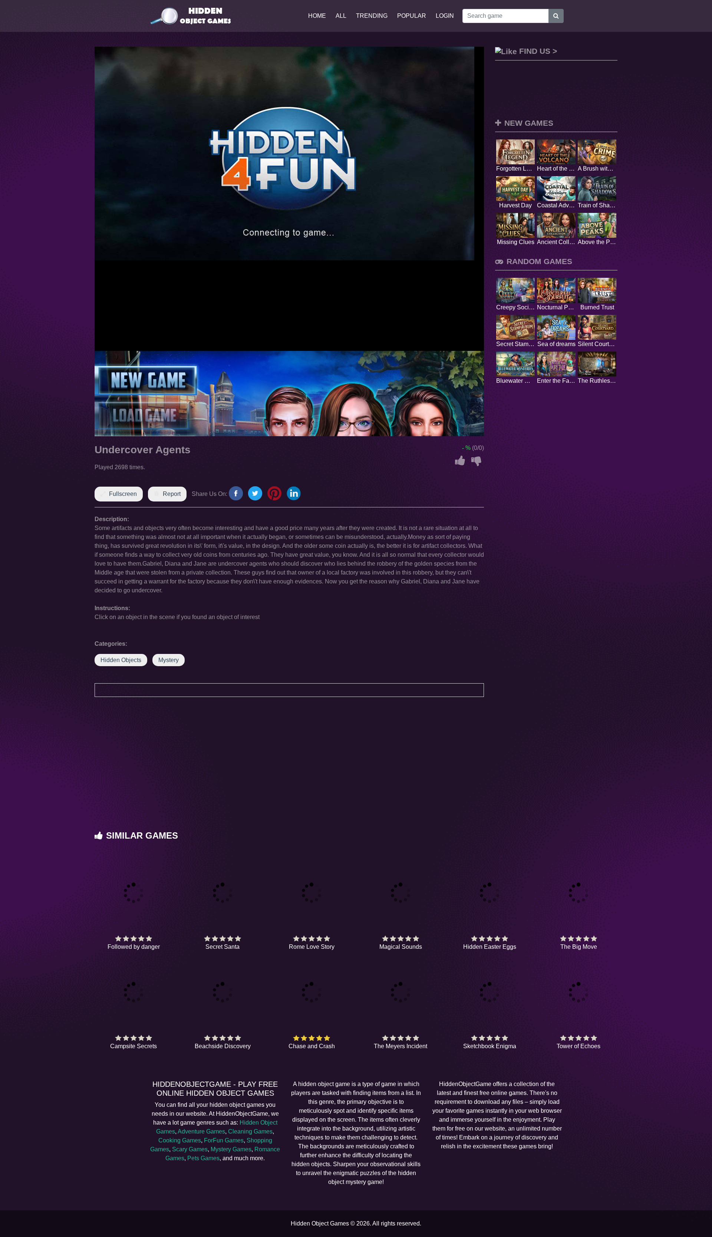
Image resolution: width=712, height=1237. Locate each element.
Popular (411, 16)
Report (172, 494)
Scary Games (190, 1149)
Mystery (168, 660)
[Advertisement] (356, 771)
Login (445, 16)
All (341, 16)
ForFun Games (224, 1140)
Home (317, 16)
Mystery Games (231, 1149)
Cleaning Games (250, 1131)
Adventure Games (201, 1131)
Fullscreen (123, 494)
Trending (372, 16)
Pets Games (203, 1158)
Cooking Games (179, 1140)
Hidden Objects (120, 660)
